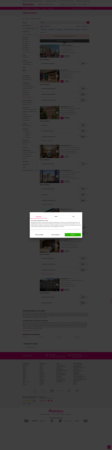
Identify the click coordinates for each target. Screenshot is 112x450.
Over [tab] (73, 216)
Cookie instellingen (55, 234)
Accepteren (72, 234)
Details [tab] (56, 216)
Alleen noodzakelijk (39, 234)
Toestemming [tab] (38, 216)
